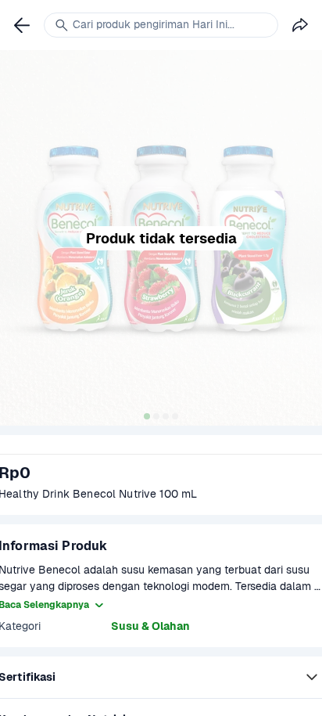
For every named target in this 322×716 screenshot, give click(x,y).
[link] (22, 25)
